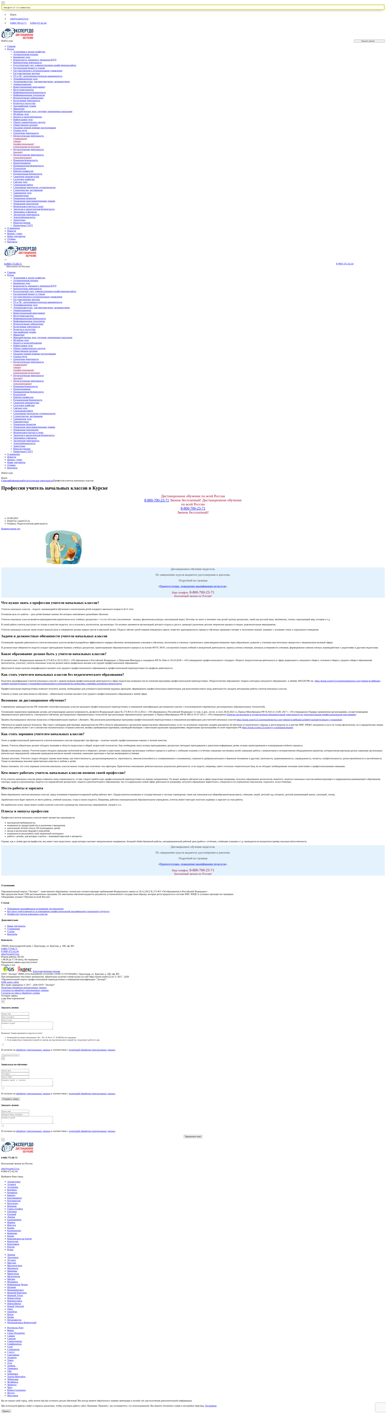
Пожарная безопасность (25, 160)
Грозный (11, 1214)
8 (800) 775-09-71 (13, 263)
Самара (11, 1336)
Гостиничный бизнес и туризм (29, 68)
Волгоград (12, 1203)
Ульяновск (12, 1368)
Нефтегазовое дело (23, 119)
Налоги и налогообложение (27, 117)
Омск (10, 1309)
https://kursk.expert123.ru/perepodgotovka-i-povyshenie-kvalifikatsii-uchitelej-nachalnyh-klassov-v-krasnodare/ (289, 719)
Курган (11, 1247)
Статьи (10, 931)
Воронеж (12, 1206)
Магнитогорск (14, 1265)
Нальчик (11, 1287)
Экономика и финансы (25, 212)
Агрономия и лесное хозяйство (29, 51)
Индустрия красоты (23, 89)
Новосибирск (14, 1303)
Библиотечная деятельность (27, 62)
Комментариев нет (10, 528)
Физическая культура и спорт (28, 206)
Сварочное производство (26, 176)
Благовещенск (14, 1198)
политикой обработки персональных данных (92, 1050)
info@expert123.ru (19, 18)
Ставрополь (13, 1349)
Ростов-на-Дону (15, 1327)
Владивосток (14, 1200)
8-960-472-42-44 (38, 23)
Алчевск (11, 1184)
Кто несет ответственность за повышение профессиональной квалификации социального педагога (58, 911)
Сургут (11, 1352)
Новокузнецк (14, 1298)
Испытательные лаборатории (28, 98)
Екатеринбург (14, 1219)
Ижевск (11, 1222)
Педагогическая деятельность (28, 156)
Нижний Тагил (15, 1295)
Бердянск (12, 1190)
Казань (10, 1228)
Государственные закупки (26, 73)
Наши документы (16, 236)
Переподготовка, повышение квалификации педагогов (193, 586)
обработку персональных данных (33, 1050)
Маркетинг (19, 108)
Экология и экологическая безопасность (34, 209)
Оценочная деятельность (26, 133)
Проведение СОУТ (23, 225)
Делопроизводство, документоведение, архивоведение (41, 81)
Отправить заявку (10, 1099)
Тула (9, 1363)
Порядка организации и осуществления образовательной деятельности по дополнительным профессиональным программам (291, 714)
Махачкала (12, 1268)
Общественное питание (25, 125)
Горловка (12, 1211)
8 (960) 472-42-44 (344, 263)
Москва (11, 1279)
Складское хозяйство (24, 179)
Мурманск (12, 1282)
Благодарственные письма (46, 971)
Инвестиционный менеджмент (29, 87)
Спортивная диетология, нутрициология (34, 187)
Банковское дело (21, 57)
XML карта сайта (10, 982)
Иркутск (11, 1225)
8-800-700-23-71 (18, 23)
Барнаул (11, 1195)
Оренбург (12, 1311)
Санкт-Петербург (16, 1333)
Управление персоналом (25, 203)
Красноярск (13, 1244)
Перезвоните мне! (10, 1055)
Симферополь (14, 1344)
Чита (9, 1387)
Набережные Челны (17, 1284)
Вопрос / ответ (14, 233)
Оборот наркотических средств (29, 122)
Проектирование (22, 163)
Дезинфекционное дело (25, 79)
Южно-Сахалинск (16, 1390)
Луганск (11, 1260)
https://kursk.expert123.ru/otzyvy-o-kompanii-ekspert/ (267, 727)
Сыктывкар (13, 1355)
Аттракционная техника (25, 54)
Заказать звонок (368, 41)
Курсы (10, 49)
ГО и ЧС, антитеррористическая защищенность (37, 76)
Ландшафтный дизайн (24, 106)
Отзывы (11, 239)
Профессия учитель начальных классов (27, 914)
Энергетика (19, 220)
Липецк (11, 1254)
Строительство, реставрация (28, 190)
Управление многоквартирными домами (34, 201)
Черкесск (12, 1384)
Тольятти (12, 1357)
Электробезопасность (24, 217)
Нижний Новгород (17, 1292)
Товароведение (21, 195)
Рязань (10, 1330)
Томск (10, 1360)
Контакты (12, 241)
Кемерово (12, 1233)
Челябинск (12, 1382)
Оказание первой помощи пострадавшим (34, 127)
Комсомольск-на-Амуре (19, 1238)
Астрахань (12, 1187)
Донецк (11, 1217)
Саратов (11, 1338)
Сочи (10, 1346)
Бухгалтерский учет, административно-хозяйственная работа (44, 65)
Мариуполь (13, 1273)
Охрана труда (20, 130)
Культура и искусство (24, 103)
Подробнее (211, 1405)
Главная (11, 46)
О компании (13, 228)
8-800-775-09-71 (9, 948)
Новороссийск (14, 1301)
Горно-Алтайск (15, 1209)
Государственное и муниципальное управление (37, 70)
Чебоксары (12, 1379)
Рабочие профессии (23, 171)
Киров (10, 1236)
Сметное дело (20, 182)
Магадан (11, 1263)
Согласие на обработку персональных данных (25, 990)
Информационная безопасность (29, 92)
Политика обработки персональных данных (24, 987)
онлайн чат (138, 1400)
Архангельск (14, 1181)
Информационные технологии (29, 95)
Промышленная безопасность (28, 165)
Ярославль (12, 1395)
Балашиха (12, 1192)
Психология (19, 168)
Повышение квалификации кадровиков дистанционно (35, 908)
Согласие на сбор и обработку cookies (20, 993)
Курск (10, 1249)
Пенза (10, 1314)
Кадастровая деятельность (26, 100)
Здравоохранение (22, 84)
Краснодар (12, 1241)
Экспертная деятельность (26, 214)
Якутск (11, 1393)
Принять (6, 1411)
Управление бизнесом (24, 198)
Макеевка (12, 1271)
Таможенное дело (22, 193)
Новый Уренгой (15, 1306)
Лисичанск (13, 1257)
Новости (11, 231)
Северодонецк (14, 1341)
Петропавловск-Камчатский (21, 1322)
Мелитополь (13, 1276)
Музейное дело (21, 114)
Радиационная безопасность (27, 174)
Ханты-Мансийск (16, 1376)
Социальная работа (23, 184)
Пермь (10, 1317)
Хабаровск (12, 1374)
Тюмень (11, 1365)
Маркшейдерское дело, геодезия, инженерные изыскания (42, 111)
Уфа (9, 1371)
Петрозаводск (14, 1320)
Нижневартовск (15, 1290)
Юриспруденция (21, 222)
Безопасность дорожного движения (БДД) (34, 60)
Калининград (14, 1230)
